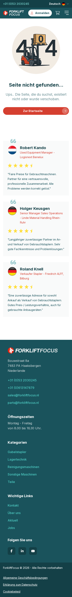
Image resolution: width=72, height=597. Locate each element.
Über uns (14, 513)
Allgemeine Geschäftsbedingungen (25, 577)
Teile (11, 482)
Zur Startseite (33, 111)
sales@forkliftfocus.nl (23, 395)
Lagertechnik (17, 459)
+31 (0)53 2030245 (16, 3)
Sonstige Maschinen (22, 474)
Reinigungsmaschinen (23, 467)
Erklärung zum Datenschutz (20, 584)
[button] (66, 13)
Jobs (11, 528)
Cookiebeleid (11, 591)
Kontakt (13, 505)
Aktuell (13, 520)
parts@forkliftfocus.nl (23, 403)
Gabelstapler (17, 452)
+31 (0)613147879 (21, 388)
